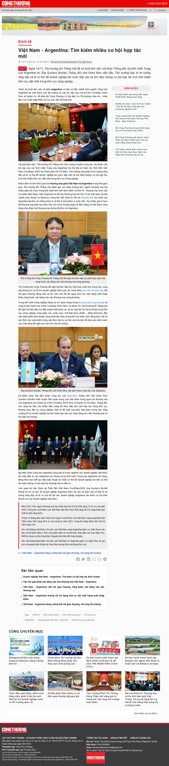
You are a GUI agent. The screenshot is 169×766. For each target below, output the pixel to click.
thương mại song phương (91, 302)
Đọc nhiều (103, 10)
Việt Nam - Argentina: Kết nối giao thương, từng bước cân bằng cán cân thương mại (63, 589)
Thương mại (90, 615)
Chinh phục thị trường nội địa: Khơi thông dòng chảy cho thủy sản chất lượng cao (65, 660)
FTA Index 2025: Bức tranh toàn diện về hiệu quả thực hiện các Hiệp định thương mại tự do (131, 152)
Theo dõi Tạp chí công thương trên (64, 62)
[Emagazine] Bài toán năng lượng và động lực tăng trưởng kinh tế (26, 660)
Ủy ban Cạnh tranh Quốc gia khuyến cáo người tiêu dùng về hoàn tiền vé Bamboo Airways (142, 660)
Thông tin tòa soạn (138, 10)
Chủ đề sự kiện (117, 10)
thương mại (87, 197)
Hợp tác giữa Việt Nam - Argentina (53, 620)
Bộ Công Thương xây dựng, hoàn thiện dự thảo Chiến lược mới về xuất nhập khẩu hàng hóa (132, 140)
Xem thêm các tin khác (145, 713)
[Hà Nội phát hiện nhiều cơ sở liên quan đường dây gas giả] (65, 682)
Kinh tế (25, 41)
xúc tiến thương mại (93, 290)
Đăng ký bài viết (119, 738)
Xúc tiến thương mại (72, 615)
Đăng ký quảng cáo (140, 738)
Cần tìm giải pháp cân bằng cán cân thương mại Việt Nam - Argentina (59, 581)
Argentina (72, 395)
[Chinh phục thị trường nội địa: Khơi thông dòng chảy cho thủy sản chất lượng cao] (65, 646)
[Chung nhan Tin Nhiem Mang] (95, 757)
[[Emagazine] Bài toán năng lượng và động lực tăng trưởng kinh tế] (26, 646)
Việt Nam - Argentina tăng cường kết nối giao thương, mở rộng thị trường (61, 552)
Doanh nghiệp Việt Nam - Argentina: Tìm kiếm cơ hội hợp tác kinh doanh (61, 576)
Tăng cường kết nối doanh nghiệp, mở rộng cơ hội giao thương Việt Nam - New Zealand (132, 118)
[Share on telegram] (105, 559)
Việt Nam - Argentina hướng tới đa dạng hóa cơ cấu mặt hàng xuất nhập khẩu (63, 597)
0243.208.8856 (103, 744)
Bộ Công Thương (51, 615)
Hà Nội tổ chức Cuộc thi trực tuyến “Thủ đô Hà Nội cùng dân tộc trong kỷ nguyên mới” (132, 106)
